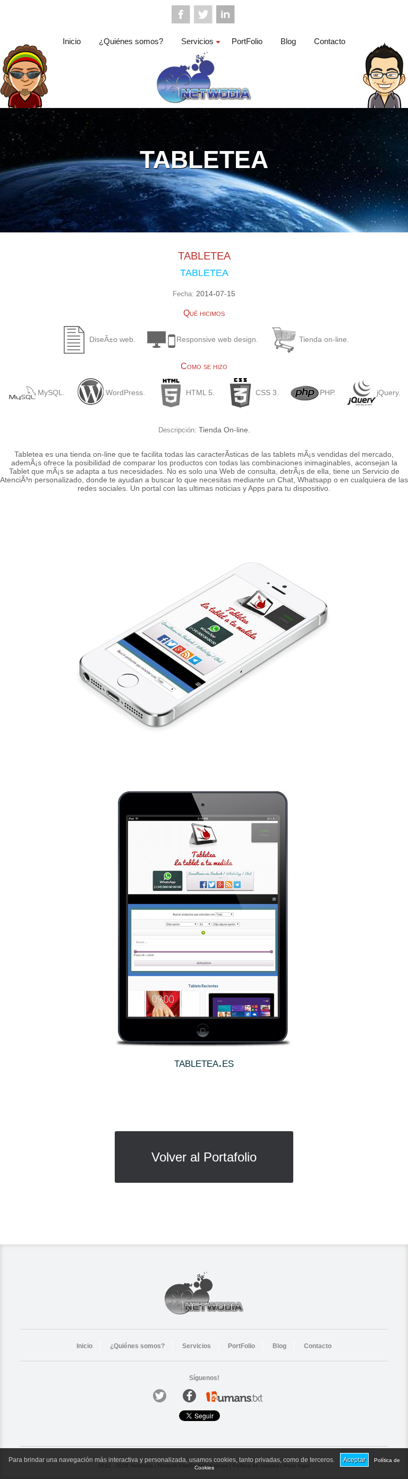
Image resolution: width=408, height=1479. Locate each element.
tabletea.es (204, 1062)
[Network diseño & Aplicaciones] (204, 102)
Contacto (329, 41)
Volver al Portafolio (204, 1157)
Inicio (72, 41)
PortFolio (247, 41)
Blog (288, 41)
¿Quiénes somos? (131, 41)
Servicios (197, 41)
